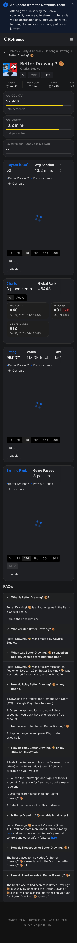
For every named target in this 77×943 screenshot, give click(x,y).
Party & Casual (31, 51)
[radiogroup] (33, 253)
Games (13, 51)
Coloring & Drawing (57, 51)
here (9, 833)
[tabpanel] (38, 224)
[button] (38, 597)
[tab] (18, 168)
